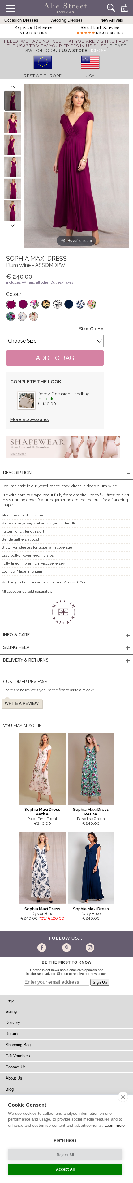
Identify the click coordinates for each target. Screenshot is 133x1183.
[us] (90, 71)
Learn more (115, 1125)
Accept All (65, 1169)
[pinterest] (66, 947)
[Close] (99, 50)
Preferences (65, 1140)
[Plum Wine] (11, 305)
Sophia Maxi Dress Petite (42, 811)
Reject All (65, 1155)
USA (90, 76)
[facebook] (43, 947)
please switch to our (75, 48)
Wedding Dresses (66, 20)
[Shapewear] (63, 460)
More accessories (29, 419)
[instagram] (89, 947)
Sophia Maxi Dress (42, 909)
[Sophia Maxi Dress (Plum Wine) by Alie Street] (12, 101)
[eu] (43, 71)
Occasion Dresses (21, 20)
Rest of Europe (43, 76)
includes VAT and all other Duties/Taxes (39, 282)
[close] (123, 1097)
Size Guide (91, 329)
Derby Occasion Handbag (64, 393)
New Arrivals (111, 20)
